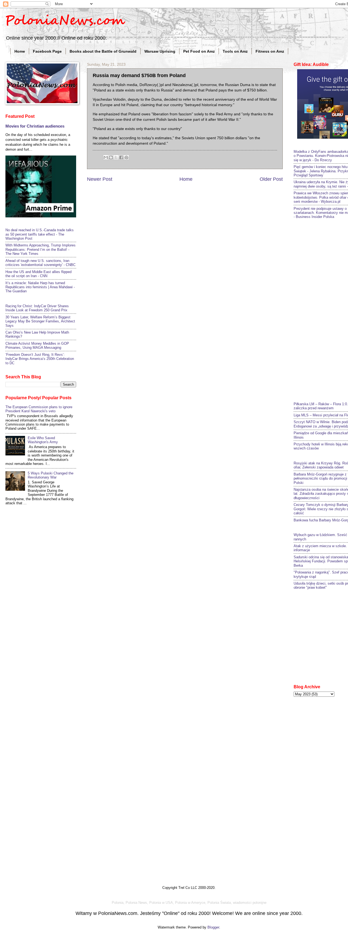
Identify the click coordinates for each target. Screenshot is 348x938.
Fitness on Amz (270, 51)
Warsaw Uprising (159, 51)
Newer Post (99, 179)
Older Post (271, 179)
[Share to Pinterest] (126, 157)
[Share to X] (116, 157)
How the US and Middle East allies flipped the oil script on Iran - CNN (38, 274)
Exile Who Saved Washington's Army (43, 440)
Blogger (213, 927)
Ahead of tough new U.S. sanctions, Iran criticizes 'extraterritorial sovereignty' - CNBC (40, 263)
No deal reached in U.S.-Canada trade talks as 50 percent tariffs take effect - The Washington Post (39, 234)
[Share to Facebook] (121, 157)
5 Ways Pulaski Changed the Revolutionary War (50, 475)
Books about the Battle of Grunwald (103, 51)
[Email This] (105, 157)
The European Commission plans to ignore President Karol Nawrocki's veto (38, 409)
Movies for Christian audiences (34, 126)
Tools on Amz (235, 51)
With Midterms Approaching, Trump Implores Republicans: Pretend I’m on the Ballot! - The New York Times (40, 249)
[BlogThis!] (111, 157)
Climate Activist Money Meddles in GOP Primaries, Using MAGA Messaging (37, 345)
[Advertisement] (321, 309)
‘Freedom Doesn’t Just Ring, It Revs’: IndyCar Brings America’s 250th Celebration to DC (39, 359)
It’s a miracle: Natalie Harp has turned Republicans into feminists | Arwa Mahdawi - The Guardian (40, 287)
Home (19, 51)
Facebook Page (47, 51)
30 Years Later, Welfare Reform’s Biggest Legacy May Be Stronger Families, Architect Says (40, 321)
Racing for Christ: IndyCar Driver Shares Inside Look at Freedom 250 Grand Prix (37, 308)
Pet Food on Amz (199, 51)
